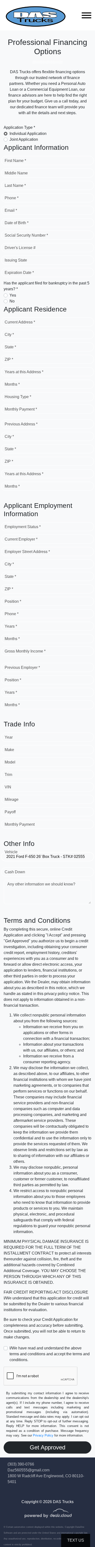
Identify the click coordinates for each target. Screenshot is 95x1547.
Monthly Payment (20, 824)
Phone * (12, 198)
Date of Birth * (16, 223)
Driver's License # (20, 248)
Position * (13, 601)
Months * (12, 384)
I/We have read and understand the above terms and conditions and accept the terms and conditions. (50, 1354)
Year (9, 737)
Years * (11, 626)
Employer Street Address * (27, 552)
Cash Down (15, 872)
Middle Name (16, 173)
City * (9, 334)
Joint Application (24, 139)
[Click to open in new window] (48, 1517)
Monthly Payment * (21, 409)
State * (10, 347)
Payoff (10, 812)
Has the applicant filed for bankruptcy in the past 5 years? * (46, 286)
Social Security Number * (26, 235)
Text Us (75, 1540)
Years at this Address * (24, 372)
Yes (13, 295)
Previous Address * (21, 424)
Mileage (12, 799)
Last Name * (15, 185)
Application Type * (19, 127)
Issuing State (16, 260)
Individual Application (28, 133)
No (12, 301)
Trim (8, 775)
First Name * (15, 161)
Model (10, 762)
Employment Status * (23, 527)
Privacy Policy (43, 1435)
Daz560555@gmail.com (28, 1470)
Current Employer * (21, 539)
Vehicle (11, 852)
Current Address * (20, 322)
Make (9, 750)
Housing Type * (18, 397)
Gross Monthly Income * (25, 651)
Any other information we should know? (41, 884)
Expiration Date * (19, 273)
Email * (11, 210)
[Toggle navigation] (86, 15)
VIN (8, 787)
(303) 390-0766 (21, 1464)
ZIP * (9, 359)
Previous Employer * (22, 667)
